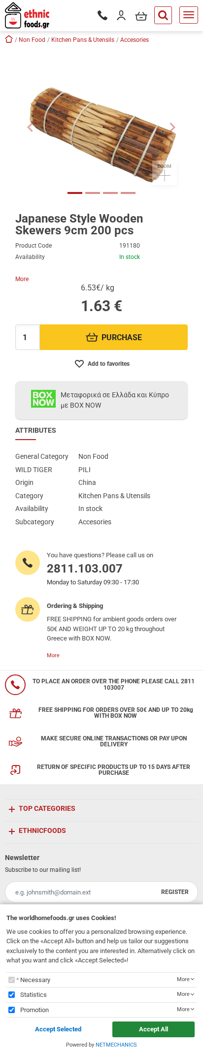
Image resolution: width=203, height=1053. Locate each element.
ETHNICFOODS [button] (42, 830)
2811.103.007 (85, 568)
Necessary (35, 980)
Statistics (33, 994)
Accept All (153, 1029)
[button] (30, 127)
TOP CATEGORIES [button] (47, 808)
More (22, 279)
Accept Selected (58, 1029)
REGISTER (175, 892)
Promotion (34, 1010)
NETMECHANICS (116, 1045)
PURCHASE (122, 337)
